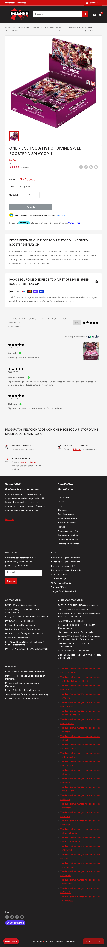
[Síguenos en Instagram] (17, 917)
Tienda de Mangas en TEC (63, 566)
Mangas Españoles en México (64, 591)
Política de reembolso (68, 539)
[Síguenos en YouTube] (22, 917)
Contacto (62, 510)
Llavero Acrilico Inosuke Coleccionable (76, 632)
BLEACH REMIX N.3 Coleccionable (74, 650)
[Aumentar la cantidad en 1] (36, 195)
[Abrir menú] (6, 14)
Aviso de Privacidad (67, 522)
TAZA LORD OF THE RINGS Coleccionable (78, 605)
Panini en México (59, 574)
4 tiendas (77, 449)
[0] (99, 14)
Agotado (31, 207)
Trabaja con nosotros (67, 514)
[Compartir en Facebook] (81, 167)
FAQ (60, 505)
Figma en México (59, 587)
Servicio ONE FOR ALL (68, 518)
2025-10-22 (13, 372)
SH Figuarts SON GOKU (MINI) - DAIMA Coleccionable (76, 626)
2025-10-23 (13, 348)
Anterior (88, 27)
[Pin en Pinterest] (86, 167)
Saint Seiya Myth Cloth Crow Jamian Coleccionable (22, 611)
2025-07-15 (13, 399)
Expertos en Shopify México (65, 941)
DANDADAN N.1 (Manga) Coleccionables (24, 633)
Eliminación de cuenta (68, 544)
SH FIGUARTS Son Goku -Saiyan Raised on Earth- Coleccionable (25, 643)
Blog (60, 493)
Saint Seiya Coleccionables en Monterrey (24, 671)
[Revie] (93, 336)
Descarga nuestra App (68, 531)
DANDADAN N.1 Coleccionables (20, 621)
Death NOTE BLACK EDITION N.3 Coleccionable (73, 645)
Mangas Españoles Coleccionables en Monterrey (22, 684)
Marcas (61, 501)
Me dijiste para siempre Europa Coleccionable (26, 616)
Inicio (7, 27)
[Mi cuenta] (94, 14)
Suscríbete (94, 3)
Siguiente (87, 31)
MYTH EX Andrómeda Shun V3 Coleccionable (26, 649)
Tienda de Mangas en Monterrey (66, 557)
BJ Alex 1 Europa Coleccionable (20, 625)
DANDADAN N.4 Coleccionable (73, 609)
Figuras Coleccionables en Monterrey (22, 690)
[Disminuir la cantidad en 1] (23, 195)
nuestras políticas (27, 462)
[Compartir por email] (96, 167)
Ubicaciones (64, 497)
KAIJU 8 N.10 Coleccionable (71, 621)
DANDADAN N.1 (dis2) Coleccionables (23, 629)
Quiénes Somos (65, 489)
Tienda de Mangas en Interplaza (65, 562)
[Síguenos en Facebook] (7, 917)
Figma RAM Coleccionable (17, 637)
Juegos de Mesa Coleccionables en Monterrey (26, 694)
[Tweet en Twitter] (91, 167)
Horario (61, 527)
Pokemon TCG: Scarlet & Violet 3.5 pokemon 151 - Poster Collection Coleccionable (79, 637)
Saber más (60, 215)
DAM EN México (58, 578)
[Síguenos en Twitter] (12, 917)
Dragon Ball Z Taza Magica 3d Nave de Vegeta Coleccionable (79, 656)
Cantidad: (13, 195)
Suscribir (11, 581)
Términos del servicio (68, 535)
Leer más (9, 519)
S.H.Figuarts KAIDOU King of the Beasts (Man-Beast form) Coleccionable (79, 615)
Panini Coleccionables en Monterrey (22, 698)
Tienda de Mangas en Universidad (66, 570)
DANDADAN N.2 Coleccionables (20, 605)
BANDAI (12, 160)
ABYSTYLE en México (61, 583)
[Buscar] (85, 14)
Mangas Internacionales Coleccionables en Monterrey (25, 677)
